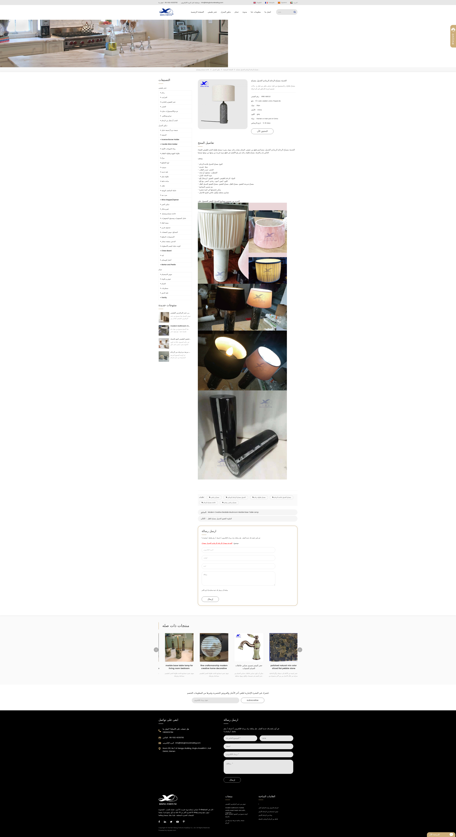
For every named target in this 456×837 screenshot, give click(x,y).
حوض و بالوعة (166, 279)
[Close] (453, 57)
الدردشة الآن (434, 834)
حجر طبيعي (212, 12)
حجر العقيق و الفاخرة (169, 102)
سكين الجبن (165, 204)
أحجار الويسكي (166, 260)
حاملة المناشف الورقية (169, 190)
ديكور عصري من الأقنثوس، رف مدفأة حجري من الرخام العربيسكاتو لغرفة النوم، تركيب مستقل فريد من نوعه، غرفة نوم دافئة (280, 667)
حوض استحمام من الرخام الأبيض (268, 812)
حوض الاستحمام (167, 274)
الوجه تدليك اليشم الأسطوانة (171, 246)
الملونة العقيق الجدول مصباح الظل (220, 518)
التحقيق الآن (262, 131)
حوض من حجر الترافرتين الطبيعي (180, 313)
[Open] (453, 40)
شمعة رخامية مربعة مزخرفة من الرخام (180, 352)
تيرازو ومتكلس (166, 116)
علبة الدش (165, 293)
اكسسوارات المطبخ (168, 237)
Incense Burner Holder (170, 139)
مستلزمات (165, 288)
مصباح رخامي (215, 497)
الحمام (164, 284)
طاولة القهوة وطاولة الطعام (171, 153)
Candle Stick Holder (169, 144)
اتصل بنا (268, 12)
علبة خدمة (165, 172)
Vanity (164, 297)
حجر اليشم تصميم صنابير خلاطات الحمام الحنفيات (210, 667)
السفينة (164, 135)
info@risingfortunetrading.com (212, 3)
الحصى (164, 107)
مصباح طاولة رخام (259, 497)
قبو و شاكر (165, 209)
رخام (163, 93)
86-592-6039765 (171, 3)
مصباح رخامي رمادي (230, 502)
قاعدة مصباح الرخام (209, 502)
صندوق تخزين (166, 227)
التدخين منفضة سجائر (169, 241)
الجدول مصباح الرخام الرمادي (237, 497)
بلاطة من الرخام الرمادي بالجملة (268, 819)
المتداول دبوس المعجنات (170, 232)
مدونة (244, 12)
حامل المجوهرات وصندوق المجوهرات (174, 218)
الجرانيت (164, 97)
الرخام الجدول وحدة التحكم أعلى (268, 808)
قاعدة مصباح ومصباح (202, 70)
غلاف (163, 186)
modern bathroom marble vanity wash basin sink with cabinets (180, 326)
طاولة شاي (165, 176)
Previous (156, 649)
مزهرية (164, 167)
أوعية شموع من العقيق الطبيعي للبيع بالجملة (180, 339)
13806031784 (168, 732)
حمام (237, 12)
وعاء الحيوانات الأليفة (168, 149)
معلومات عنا (256, 12)
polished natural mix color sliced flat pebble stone (246, 667)
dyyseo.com (171, 830)
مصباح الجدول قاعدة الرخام (282, 497)
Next (299, 649)
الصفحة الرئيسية (197, 12)
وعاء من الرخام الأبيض (265, 815)
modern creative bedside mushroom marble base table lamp (233, 512)
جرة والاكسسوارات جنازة (170, 111)
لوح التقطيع (165, 163)
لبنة (163, 255)
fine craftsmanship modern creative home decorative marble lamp (176, 667)
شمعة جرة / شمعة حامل (170, 130)
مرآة (163, 158)
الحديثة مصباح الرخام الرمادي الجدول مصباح (277, 149)
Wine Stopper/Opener (170, 200)
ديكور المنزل (226, 12)
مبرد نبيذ (164, 195)
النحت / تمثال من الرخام (170, 120)
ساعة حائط (165, 181)
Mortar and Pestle (169, 265)
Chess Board (166, 251)
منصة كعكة (165, 223)
